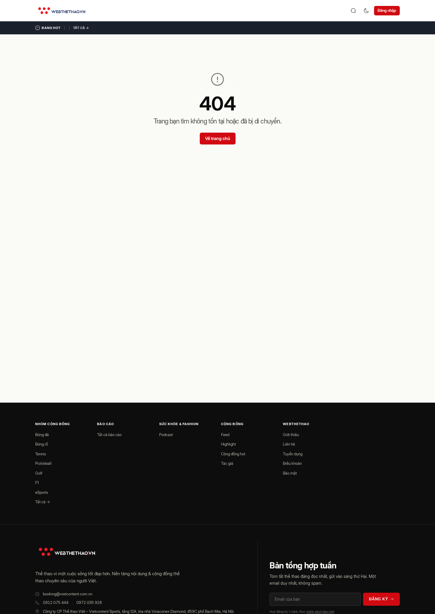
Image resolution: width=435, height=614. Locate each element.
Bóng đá (42, 434)
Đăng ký (378, 599)
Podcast (166, 434)
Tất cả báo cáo (109, 434)
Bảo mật (290, 473)
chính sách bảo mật (320, 612)
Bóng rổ (41, 444)
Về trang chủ (217, 138)
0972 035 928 (89, 602)
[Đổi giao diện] (366, 10)
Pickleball (43, 463)
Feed (225, 434)
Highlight (228, 444)
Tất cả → (81, 28)
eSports (41, 492)
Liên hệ (289, 444)
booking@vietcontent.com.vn (67, 594)
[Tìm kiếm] (353, 10)
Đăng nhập (387, 10)
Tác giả (227, 463)
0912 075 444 (55, 602)
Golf (38, 473)
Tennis (40, 453)
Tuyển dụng (292, 453)
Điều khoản (292, 463)
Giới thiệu (291, 434)
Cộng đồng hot (233, 453)
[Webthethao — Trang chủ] (61, 11)
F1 (37, 482)
